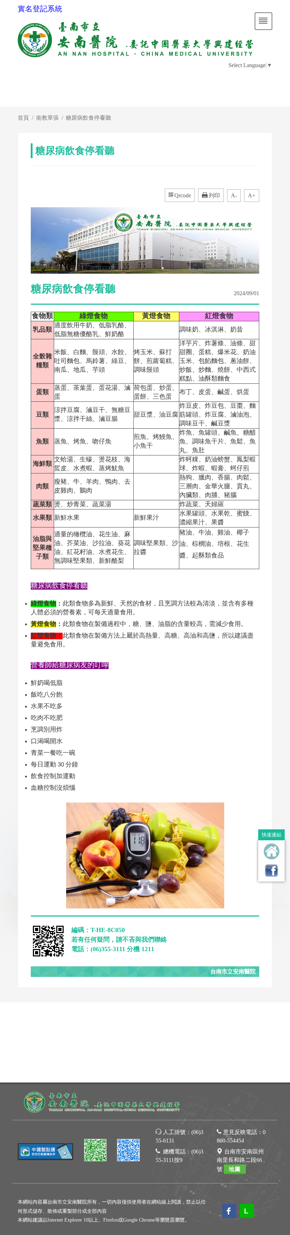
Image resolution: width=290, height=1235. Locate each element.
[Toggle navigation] (263, 21)
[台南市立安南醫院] (102, 1101)
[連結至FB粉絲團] (271, 870)
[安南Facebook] (128, 1151)
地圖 (235, 1169)
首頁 (23, 118)
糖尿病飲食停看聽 (88, 118)
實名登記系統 (40, 9)
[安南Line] (95, 1151)
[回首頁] (271, 851)
